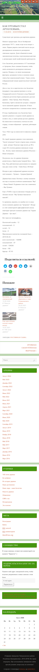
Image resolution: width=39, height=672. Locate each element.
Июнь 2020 (6, 417)
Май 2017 (5, 445)
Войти (4, 525)
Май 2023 (5, 379)
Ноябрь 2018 (6, 435)
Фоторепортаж (7, 502)
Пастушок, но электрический (7, 298)
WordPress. (31, 669)
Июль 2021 (6, 400)
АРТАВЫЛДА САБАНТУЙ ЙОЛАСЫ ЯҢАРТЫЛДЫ (29, 348)
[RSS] (29, 1)
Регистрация (6, 521)
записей (6, 528)
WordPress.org (7, 535)
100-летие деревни (8, 474)
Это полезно (6, 505)
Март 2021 (6, 410)
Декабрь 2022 (7, 383)
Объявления (6, 495)
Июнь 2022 (6, 393)
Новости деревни (8, 492)
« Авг (4, 645)
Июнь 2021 (6, 404)
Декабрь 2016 (7, 452)
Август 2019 (6, 428)
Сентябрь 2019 (7, 424)
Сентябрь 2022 (7, 386)
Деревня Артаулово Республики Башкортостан (19, 595)
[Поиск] (34, 361)
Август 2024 (6, 376)
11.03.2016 (7, 32)
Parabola (22, 669)
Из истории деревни (21, 32)
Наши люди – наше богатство (12, 488)
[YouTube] (22, 1)
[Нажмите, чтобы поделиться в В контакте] (5, 271)
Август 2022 (6, 390)
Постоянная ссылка (18, 337)
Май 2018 (5, 441)
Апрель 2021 (6, 407)
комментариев (8, 532)
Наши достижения (8, 485)
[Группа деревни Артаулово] (33, 1)
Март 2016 (6, 458)
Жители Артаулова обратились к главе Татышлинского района (24, 300)
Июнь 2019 (6, 431)
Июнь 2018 (6, 438)
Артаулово (12, 2)
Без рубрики (6, 478)
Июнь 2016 (6, 455)
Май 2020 (5, 421)
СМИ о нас (6, 498)
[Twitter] (26, 1)
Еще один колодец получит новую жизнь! (8, 323)
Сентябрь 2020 (7, 414)
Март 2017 (6, 448)
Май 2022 (5, 397)
